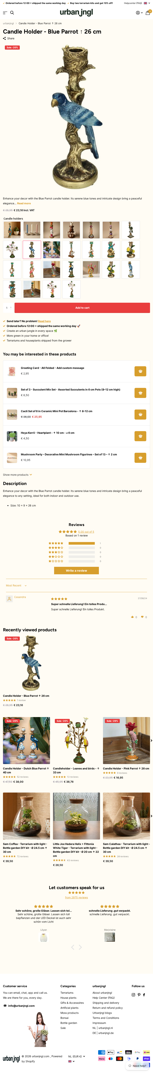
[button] (56, 543)
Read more (24, 203)
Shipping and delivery (106, 1002)
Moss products (69, 1012)
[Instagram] (133, 994)
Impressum (99, 1022)
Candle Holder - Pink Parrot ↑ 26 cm (126, 768)
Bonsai (64, 1017)
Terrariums (66, 992)
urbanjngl (8, 23)
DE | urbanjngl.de (103, 1032)
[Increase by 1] (11, 304)
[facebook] (144, 994)
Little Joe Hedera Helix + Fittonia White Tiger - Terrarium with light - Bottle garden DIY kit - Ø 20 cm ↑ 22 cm (76, 849)
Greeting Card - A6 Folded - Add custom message (52, 367)
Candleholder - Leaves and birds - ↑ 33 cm (76, 770)
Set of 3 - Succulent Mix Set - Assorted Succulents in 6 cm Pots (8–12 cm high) (70, 389)
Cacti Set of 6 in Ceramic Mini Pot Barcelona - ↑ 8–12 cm (56, 411)
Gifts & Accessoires (72, 1002)
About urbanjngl (102, 992)
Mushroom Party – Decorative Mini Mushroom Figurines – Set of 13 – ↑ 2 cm (69, 454)
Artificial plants (69, 1007)
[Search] (12, 13)
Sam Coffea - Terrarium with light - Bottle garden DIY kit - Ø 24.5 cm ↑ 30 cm (25, 847)
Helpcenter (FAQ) (133, 3)
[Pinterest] (139, 994)
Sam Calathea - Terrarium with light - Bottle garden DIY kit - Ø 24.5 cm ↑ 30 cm (126, 847)
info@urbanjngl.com (21, 1005)
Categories (68, 986)
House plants (68, 997)
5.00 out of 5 (86, 531)
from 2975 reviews (76, 897)
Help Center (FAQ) (104, 997)
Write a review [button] (76, 570)
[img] (59, 598)
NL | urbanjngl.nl (103, 1027)
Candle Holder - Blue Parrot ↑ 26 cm (26, 695)
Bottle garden (68, 1022)
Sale (63, 1027)
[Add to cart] (140, 371)
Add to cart (82, 307)
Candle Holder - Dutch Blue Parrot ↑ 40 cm (26, 770)
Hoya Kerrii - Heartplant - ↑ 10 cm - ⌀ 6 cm (47, 432)
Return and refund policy (108, 1007)
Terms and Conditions (106, 1017)
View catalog (5, 12)
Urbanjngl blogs (102, 1012)
